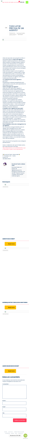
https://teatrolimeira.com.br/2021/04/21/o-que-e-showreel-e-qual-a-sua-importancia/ (14, 148)
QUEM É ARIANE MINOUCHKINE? (10, 366)
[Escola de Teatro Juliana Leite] (10, 2)
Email (4, 406)
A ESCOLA (10, 432)
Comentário (5, 384)
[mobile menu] (27, 2)
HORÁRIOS (7, 433)
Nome (4, 400)
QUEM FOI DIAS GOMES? (8, 239)
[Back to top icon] (14, 428)
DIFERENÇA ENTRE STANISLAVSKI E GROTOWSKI (14, 302)
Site (3, 413)
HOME (5, 432)
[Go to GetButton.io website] (25, 438)
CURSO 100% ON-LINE (19, 432)
